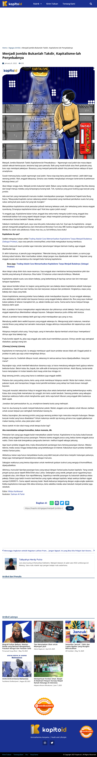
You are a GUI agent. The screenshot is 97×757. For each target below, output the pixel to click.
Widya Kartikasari (15, 491)
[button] (91, 4)
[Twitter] (52, 742)
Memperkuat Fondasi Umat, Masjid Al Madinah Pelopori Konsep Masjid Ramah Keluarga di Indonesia (48, 681)
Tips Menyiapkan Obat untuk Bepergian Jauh (45, 645)
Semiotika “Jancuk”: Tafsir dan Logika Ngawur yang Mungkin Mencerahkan (77, 646)
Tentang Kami (69, 3)
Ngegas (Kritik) (14, 48)
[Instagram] (45, 742)
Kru (27, 755)
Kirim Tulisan (52, 3)
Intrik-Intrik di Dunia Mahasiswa (15, 679)
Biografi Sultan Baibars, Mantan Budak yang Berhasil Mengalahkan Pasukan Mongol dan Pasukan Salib (16, 646)
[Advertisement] (48, 27)
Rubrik (36, 3)
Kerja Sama (34, 755)
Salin (70, 508)
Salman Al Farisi (17, 494)
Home (4, 48)
